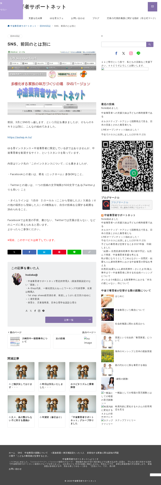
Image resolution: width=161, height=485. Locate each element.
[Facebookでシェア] (29, 252)
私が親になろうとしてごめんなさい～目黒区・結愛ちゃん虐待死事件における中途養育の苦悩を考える (127, 262)
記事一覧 (68, 320)
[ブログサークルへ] (127, 205)
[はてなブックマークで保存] (44, 252)
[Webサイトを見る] (26, 311)
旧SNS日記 (15, 36)
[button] (89, 252)
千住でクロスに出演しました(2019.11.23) (123, 134)
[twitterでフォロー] (31, 311)
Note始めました (109, 108)
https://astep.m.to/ (20, 137)
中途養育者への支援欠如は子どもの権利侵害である (127, 114)
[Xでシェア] (14, 252)
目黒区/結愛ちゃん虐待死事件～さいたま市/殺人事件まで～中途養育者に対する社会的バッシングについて (127, 272)
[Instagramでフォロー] (39, 311)
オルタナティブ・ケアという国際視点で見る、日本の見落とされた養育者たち (127, 123)
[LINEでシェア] (74, 252)
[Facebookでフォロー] (35, 311)
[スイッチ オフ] (152, 7)
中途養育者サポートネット (35, 6)
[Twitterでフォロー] (123, 53)
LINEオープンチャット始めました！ (120, 129)
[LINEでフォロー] (43, 311)
